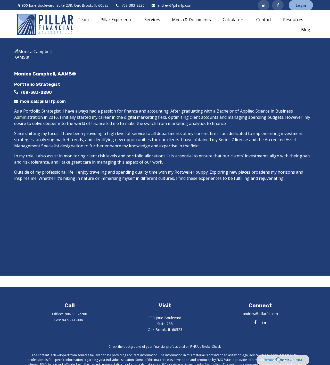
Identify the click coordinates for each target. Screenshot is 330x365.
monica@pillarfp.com (43, 101)
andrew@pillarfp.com (175, 5)
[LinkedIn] (263, 5)
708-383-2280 (133, 5)
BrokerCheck (211, 346)
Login (301, 5)
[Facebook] (278, 5)
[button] (83, 19)
